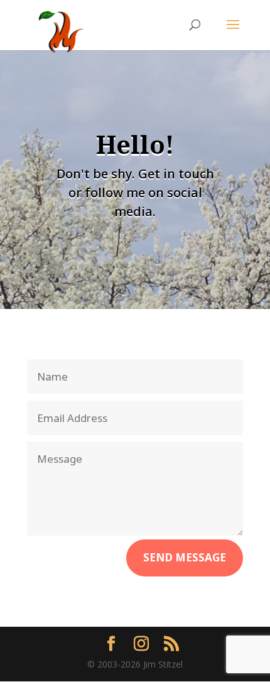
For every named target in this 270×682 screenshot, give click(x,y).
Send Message (184, 557)
